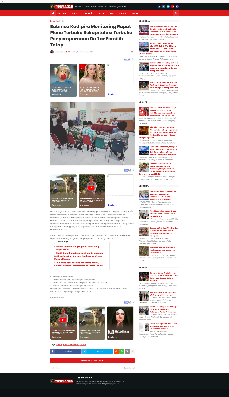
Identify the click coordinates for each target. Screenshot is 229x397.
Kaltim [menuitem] (135, 13)
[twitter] (168, 6)
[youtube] (172, 6)
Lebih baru (56, 368)
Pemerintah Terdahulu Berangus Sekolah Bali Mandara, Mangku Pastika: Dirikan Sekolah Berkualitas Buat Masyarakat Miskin (157, 169)
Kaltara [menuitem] (62, 13)
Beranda (54, 21)
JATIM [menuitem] (101, 13)
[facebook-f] (163, 6)
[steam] (159, 6)
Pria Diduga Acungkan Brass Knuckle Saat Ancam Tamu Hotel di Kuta (163, 213)
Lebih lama (129, 368)
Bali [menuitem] (112, 13)
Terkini (83, 345)
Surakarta (74, 345)
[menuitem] (53, 13)
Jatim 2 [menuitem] (88, 13)
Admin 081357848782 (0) (92, 360)
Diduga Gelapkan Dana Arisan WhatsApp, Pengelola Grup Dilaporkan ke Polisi (163, 326)
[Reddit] (116, 351)
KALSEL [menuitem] (75, 13)
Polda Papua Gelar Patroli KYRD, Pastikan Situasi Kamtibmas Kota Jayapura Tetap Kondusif (164, 85)
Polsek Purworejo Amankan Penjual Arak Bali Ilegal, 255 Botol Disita (162, 250)
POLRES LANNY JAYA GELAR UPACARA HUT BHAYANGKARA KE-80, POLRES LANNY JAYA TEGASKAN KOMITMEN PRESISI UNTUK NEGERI (157, 48)
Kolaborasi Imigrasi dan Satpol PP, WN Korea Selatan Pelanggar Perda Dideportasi (164, 309)
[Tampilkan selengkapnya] (132, 351)
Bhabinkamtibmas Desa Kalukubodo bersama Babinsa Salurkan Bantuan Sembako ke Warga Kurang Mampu (78, 256)
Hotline (66, 345)
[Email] (127, 351)
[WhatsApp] (121, 351)
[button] (176, 13)
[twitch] (177, 6)
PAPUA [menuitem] (122, 13)
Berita (61, 21)
